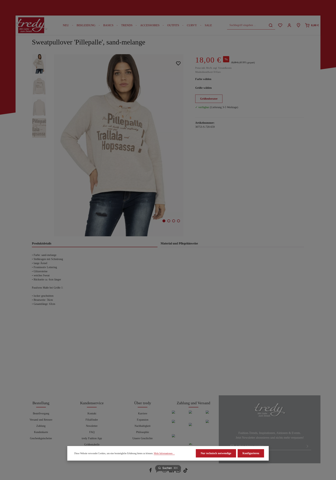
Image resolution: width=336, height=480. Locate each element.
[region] (109, 145)
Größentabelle (92, 444)
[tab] (95, 243)
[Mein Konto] (289, 25)
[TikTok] (185, 471)
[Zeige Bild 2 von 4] (168, 220)
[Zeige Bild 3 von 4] (173, 220)
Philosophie (142, 432)
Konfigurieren (250, 453)
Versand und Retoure (41, 419)
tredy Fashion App (92, 438)
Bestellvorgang (41, 413)
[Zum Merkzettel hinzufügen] (178, 63)
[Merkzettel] (280, 25)
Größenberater (209, 98)
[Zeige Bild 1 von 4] (164, 220)
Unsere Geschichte (142, 438)
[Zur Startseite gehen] (31, 25)
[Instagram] (165, 471)
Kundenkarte (41, 432)
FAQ (91, 432)
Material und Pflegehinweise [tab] (179, 243)
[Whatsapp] (179, 471)
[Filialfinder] (298, 25)
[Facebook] (151, 471)
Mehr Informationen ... (164, 453)
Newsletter (92, 425)
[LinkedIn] (172, 471)
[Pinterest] (158, 471)
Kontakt (92, 413)
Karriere (142, 413)
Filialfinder (92, 419)
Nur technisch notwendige (216, 453)
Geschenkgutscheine (41, 438)
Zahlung (41, 425)
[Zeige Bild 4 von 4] (178, 220)
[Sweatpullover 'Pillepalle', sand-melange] (118, 145)
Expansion (142, 419)
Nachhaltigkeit (142, 425)
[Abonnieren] (307, 446)
